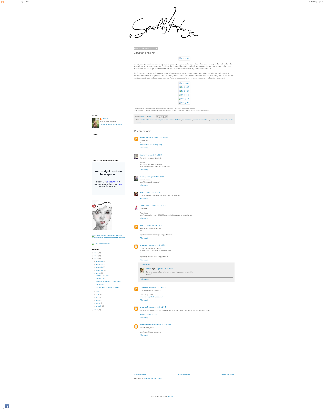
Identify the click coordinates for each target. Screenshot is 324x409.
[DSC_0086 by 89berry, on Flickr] (184, 83)
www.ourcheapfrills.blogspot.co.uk (151, 297)
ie (169, 120)
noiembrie (99, 264)
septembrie (100, 270)
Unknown (143, 245)
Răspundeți (144, 148)
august (98, 273)
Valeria (142, 155)
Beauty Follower (145, 325)
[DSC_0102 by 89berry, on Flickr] (184, 58)
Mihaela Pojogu (145, 137)
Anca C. (144, 116)
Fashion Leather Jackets (148, 314)
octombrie (99, 267)
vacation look (214, 120)
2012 (96, 310)
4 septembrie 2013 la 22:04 (164, 269)
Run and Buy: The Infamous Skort (107, 287)
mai (97, 297)
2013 (96, 259)
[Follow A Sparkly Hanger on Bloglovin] (102, 230)
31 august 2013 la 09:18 (155, 177)
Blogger (170, 396)
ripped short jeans (175, 120)
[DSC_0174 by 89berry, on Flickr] (184, 99)
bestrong (143, 177)
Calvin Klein (149, 120)
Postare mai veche (227, 375)
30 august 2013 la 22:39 (154, 155)
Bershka (142, 120)
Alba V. (142, 225)
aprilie (98, 300)
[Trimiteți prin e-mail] (157, 116)
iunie (98, 294)
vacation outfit (223, 120)
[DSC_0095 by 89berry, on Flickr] (184, 87)
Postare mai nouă (140, 375)
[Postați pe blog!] (159, 116)
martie (98, 303)
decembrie (100, 261)
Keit (141, 192)
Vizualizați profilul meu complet (111, 124)
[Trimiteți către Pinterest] (166, 116)
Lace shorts (100, 285)
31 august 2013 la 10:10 (152, 192)
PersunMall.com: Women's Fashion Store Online (108, 238)
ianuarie (99, 306)
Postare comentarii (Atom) (152, 378)
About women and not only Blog (151, 145)
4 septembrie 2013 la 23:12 (156, 287)
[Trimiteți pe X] (162, 116)
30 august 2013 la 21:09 (159, 137)
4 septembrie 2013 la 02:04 (156, 245)
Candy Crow (144, 206)
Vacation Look (100, 279)
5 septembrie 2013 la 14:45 (156, 307)
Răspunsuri (146, 264)
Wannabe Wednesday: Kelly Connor (108, 282)
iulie (97, 291)
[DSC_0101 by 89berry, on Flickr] (184, 91)
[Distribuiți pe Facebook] (164, 116)
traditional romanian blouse (201, 120)
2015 (96, 253)
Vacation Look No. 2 (102, 276)
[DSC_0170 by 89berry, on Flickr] (184, 95)
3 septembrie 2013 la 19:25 (155, 225)
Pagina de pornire (184, 375)
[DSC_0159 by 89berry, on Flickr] (184, 103)
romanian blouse (187, 120)
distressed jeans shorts (160, 120)
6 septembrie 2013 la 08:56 (161, 325)
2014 (96, 256)
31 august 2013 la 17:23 (157, 206)
